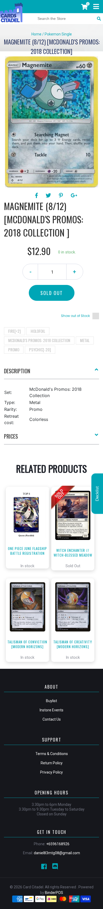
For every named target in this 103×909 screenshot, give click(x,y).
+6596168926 (57, 844)
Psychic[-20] (40, 349)
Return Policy (52, 763)
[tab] (51, 373)
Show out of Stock (75, 315)
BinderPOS (54, 892)
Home (36, 34)
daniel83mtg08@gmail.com (57, 853)
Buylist (51, 701)
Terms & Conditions (51, 754)
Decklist (97, 493)
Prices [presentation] (11, 436)
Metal (85, 340)
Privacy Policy (51, 772)
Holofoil (38, 331)
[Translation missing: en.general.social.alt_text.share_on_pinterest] (61, 195)
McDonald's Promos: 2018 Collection (39, 340)
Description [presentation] (17, 371)
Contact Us (52, 719)
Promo (13, 349)
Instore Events (51, 710)
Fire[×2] (14, 331)
